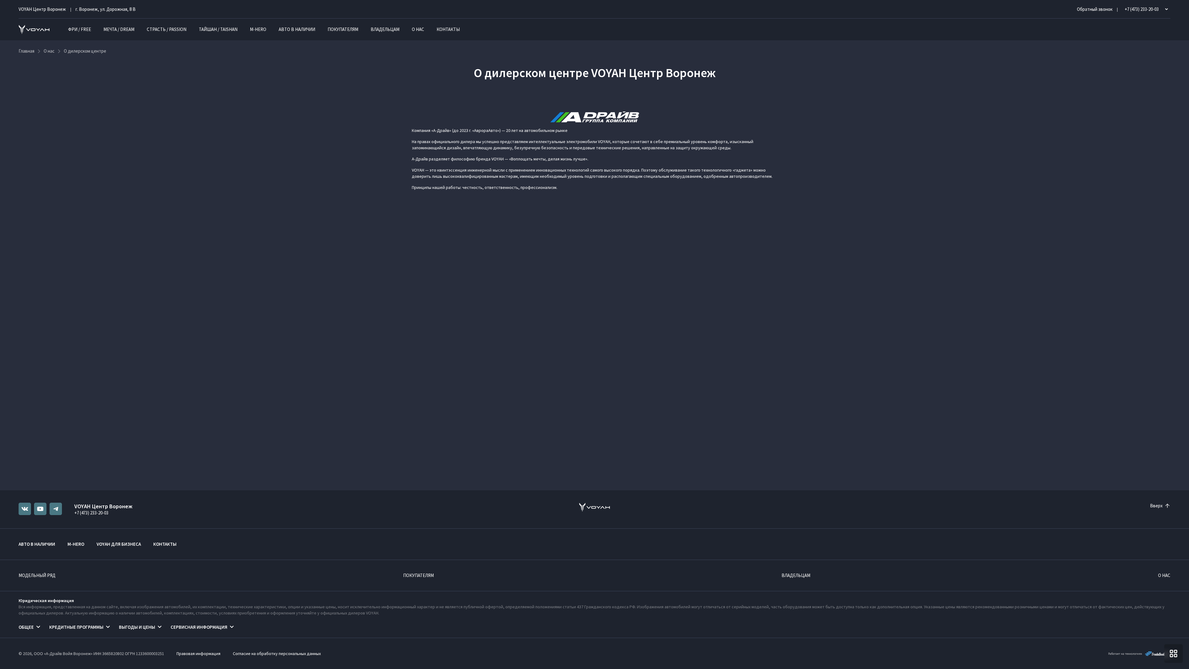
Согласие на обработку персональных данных (277, 653)
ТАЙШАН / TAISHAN (218, 29)
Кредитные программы (76, 627)
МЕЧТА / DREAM (118, 29)
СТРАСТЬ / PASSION (166, 29)
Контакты (448, 29)
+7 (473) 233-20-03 (91, 513)
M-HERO (258, 29)
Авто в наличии (297, 29)
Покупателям (343, 29)
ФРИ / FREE (79, 29)
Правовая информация (198, 653)
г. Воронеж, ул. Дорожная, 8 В (106, 9)
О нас (418, 29)
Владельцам (385, 29)
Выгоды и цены (137, 627)
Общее (26, 627)
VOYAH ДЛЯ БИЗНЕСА (119, 544)
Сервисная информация (199, 627)
